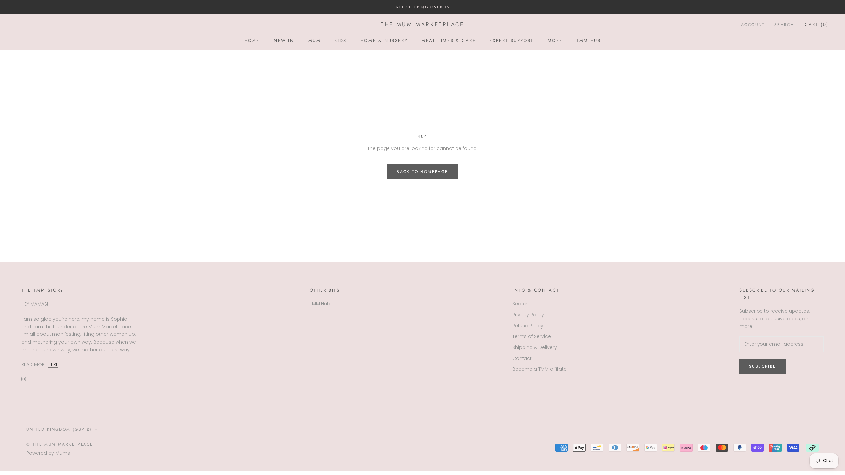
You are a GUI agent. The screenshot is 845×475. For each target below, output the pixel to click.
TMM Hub (588, 40)
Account (753, 25)
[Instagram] (23, 379)
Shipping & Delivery (534, 347)
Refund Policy (527, 325)
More (555, 40)
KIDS (340, 40)
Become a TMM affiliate (539, 369)
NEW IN (284, 40)
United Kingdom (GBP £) (59, 429)
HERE (53, 364)
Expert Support (511, 40)
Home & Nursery (384, 40)
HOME (252, 40)
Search (784, 25)
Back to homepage (422, 171)
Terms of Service (531, 336)
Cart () (816, 24)
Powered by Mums (48, 453)
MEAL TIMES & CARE (449, 40)
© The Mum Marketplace (59, 444)
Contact (522, 358)
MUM (314, 40)
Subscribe (762, 366)
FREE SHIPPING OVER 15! (422, 7)
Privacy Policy (528, 314)
